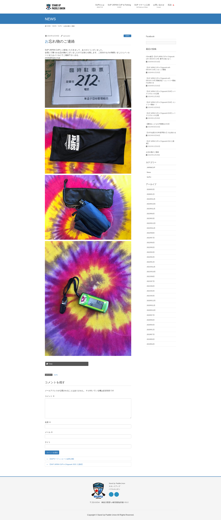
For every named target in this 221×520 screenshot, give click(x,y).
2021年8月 (151, 276)
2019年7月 (151, 334)
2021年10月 (151, 272)
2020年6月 (151, 320)
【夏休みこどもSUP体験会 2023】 (158, 124)
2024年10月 (151, 204)
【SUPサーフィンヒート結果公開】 (62, 459)
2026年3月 (151, 189)
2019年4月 (151, 344)
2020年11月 (151, 305)
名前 (48, 422)
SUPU (127, 36)
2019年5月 (151, 339)
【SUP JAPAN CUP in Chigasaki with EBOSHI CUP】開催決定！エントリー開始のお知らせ (161, 80)
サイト (47, 442)
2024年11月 (151, 199)
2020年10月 (151, 310)
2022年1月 (151, 262)
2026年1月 (151, 194)
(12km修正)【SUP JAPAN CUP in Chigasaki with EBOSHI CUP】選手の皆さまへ (160, 57)
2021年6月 (151, 286)
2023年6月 (151, 214)
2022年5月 (151, 247)
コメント (50, 396)
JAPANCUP (151, 167)
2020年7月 (151, 315)
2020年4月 (151, 325)
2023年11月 (151, 209)
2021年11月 (151, 267)
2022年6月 (151, 242)
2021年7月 (151, 281)
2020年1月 (151, 330)
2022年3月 (151, 252)
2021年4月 (151, 291)
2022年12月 (151, 223)
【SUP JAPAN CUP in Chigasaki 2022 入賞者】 (66, 464)
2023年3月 (151, 218)
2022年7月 (151, 238)
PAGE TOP (214, 502)
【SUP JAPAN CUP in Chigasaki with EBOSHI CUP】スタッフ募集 (158, 68)
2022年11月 (151, 228)
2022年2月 (151, 257)
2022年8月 (151, 233)
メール (49, 432)
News (149, 172)
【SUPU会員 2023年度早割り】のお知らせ (161, 132)
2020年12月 (151, 300)
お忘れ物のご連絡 (152, 152)
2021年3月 (151, 296)
